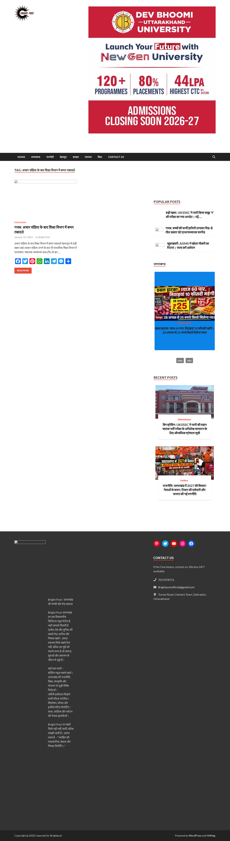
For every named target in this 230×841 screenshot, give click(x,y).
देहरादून (63, 157)
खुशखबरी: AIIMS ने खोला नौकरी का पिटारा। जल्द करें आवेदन (188, 245)
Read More (21, 270)
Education (20, 222)
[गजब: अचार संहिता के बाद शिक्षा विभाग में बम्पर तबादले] (45, 199)
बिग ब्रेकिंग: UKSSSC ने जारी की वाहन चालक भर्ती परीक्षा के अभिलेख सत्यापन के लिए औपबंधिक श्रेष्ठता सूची (184, 429)
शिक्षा (100, 157)
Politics (184, 480)
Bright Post (44, 237)
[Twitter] (165, 543)
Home (21, 157)
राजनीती (50, 157)
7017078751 (166, 579)
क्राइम (76, 157)
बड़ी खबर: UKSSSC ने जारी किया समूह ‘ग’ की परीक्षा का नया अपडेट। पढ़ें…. (190, 215)
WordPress (195, 835)
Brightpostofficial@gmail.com (176, 587)
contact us (116, 157)
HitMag (211, 835)
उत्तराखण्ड (35, 157)
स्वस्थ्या (88, 157)
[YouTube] (174, 543)
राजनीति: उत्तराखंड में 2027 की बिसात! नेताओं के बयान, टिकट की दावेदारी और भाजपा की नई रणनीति (184, 490)
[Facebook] (191, 543)
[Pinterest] (156, 543)
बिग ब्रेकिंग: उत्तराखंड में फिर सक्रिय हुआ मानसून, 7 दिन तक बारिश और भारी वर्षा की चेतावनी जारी (184, 330)
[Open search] (214, 157)
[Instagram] (182, 543)
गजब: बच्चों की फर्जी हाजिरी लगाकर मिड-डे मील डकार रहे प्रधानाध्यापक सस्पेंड (189, 230)
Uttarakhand (184, 323)
